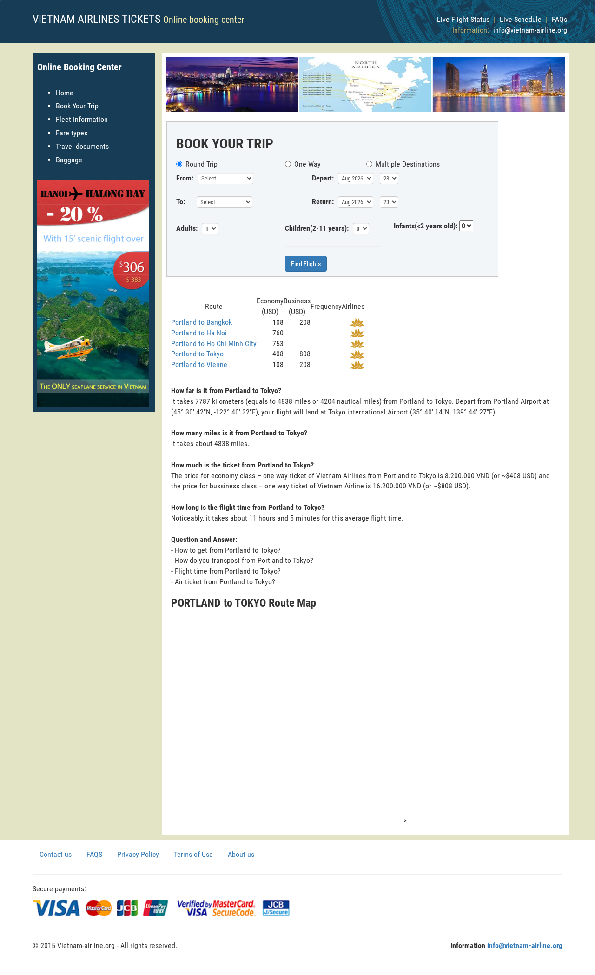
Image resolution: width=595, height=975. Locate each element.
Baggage (69, 159)
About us (241, 854)
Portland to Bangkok (201, 322)
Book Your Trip (77, 105)
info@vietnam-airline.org (530, 30)
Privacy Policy (138, 854)
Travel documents (82, 146)
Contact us (56, 854)
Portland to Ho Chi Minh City (214, 343)
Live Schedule (521, 19)
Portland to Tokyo (197, 353)
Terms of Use (193, 854)
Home (64, 92)
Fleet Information (82, 119)
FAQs (559, 19)
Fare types (71, 132)
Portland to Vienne (199, 364)
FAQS (94, 854)
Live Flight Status (463, 19)
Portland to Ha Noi (199, 332)
